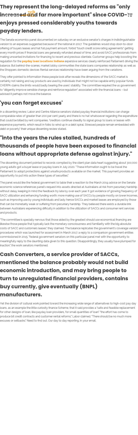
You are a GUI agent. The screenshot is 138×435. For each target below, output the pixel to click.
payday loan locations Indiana (43, 61)
